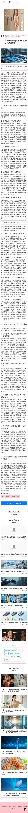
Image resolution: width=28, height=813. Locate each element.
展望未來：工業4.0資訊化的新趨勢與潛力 (12, 605)
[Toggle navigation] (14, 6)
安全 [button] (6, 653)
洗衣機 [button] (18, 656)
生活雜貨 (16, 35)
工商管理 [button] (7, 496)
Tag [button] (3, 496)
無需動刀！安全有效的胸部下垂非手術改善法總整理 (16, 711)
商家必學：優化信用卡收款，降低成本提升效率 (13, 537)
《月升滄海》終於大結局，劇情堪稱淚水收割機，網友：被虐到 (16, 690)
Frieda (4, 493)
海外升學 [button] (13, 656)
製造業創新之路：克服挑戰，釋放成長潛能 (12, 571)
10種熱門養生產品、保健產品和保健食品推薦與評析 (16, 752)
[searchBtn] (4, 2)
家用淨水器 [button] (7, 650)
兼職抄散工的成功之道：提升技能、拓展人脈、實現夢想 (16, 731)
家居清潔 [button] (17, 653)
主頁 (12, 35)
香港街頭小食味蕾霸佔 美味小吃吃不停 (16, 772)
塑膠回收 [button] (7, 659)
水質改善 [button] (7, 656)
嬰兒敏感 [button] (20, 650)
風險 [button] (18, 496)
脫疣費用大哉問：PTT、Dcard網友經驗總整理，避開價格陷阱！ (16, 794)
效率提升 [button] (13, 496)
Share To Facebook (15, 503)
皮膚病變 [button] (11, 653)
